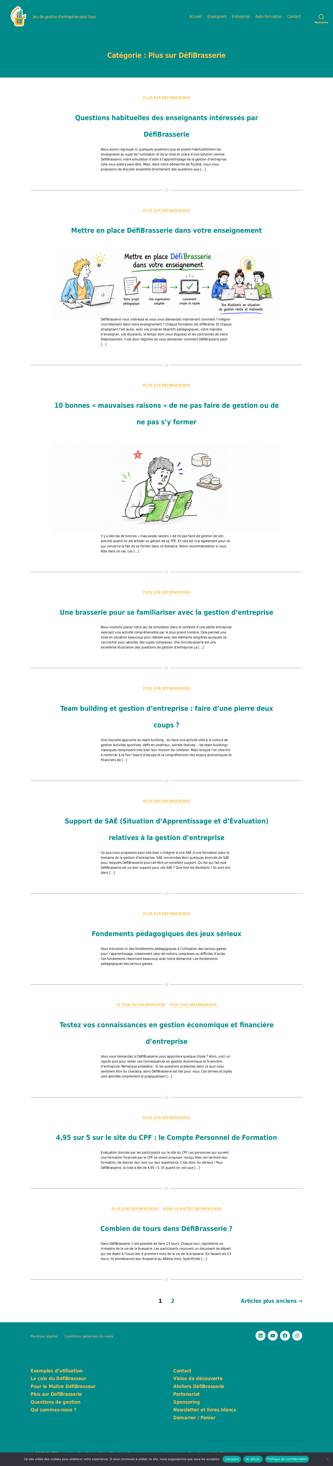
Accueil (195, 16)
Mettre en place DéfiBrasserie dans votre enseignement (166, 230)
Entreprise (241, 16)
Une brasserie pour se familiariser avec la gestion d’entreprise (166, 612)
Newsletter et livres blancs (204, 1410)
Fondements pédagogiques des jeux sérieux (166, 934)
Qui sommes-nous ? (53, 1410)
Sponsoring (186, 1402)
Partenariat (186, 1394)
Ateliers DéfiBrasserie (198, 1386)
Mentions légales (44, 1336)
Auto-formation (268, 16)
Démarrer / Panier (194, 1417)
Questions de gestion (55, 1402)
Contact (294, 16)
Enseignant (216, 16)
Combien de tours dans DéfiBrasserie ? (166, 1229)
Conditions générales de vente (88, 1336)
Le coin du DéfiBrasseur (140, 1005)
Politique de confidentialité (287, 1459)
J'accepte (232, 1459)
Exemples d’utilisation (56, 1371)
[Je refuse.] (327, 1459)
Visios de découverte (198, 1378)
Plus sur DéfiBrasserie (166, 98)
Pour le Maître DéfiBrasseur (192, 1209)
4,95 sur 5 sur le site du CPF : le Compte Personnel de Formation (166, 1137)
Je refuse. (253, 1459)
